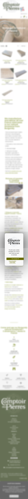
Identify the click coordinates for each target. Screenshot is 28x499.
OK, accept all (15, 259)
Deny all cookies (12, 261)
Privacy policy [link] (12, 262)
